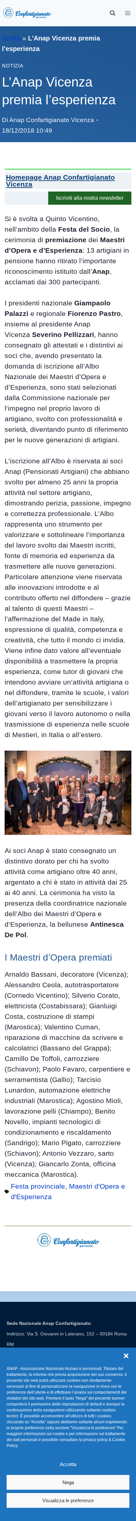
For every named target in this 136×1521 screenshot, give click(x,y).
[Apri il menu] (128, 13)
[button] (126, 1356)
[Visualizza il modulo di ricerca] (113, 13)
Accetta (68, 1464)
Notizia (12, 65)
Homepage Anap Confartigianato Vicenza (60, 180)
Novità (11, 38)
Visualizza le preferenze (68, 1500)
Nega (68, 1482)
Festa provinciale (38, 1186)
